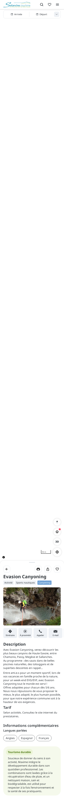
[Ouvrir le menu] (57, 4)
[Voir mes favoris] (49, 5)
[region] (32, 286)
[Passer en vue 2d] (57, 541)
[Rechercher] (41, 4)
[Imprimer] (38, 569)
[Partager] (47, 569)
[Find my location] (57, 552)
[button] (32, 14)
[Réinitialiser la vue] (57, 522)
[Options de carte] (57, 531)
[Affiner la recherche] (56, 14)
